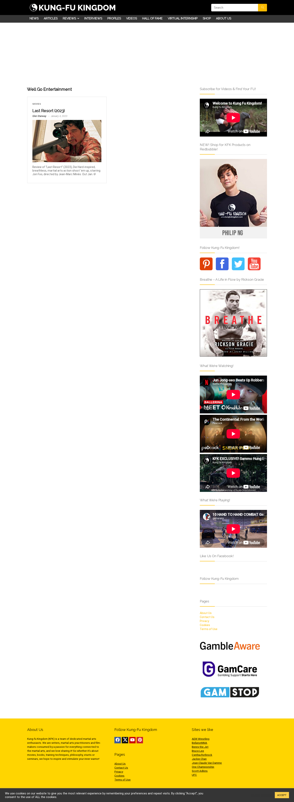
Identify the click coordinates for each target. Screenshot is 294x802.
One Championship (203, 766)
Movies (36, 104)
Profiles (114, 18)
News (34, 18)
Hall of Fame (152, 18)
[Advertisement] (147, 53)
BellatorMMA (199, 742)
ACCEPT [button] (282, 795)
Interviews (93, 18)
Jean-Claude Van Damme (207, 762)
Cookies (205, 625)
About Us (223, 18)
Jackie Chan (199, 758)
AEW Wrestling (200, 738)
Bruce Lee (198, 750)
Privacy (204, 621)
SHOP (207, 18)
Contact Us (207, 617)
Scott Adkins (200, 770)
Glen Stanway (39, 116)
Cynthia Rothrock (202, 754)
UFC (194, 774)
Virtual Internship (183, 18)
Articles (51, 18)
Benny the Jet (200, 746)
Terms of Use (208, 629)
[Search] (262, 7)
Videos (131, 18)
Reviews (69, 18)
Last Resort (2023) (48, 110)
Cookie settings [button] (261, 795)
